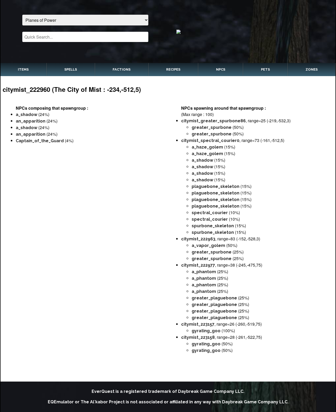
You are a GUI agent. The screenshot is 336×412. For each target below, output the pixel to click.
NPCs (220, 69)
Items (23, 69)
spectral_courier (210, 212)
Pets (265, 69)
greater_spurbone (212, 127)
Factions (121, 69)
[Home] (250, 31)
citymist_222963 (198, 238)
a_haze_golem (207, 147)
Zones (312, 69)
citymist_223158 (198, 337)
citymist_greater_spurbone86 (213, 120)
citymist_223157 (197, 324)
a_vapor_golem (208, 245)
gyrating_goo (206, 330)
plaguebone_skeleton (215, 186)
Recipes (173, 69)
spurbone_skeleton (213, 225)
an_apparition (30, 121)
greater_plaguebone (214, 297)
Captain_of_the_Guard (40, 140)
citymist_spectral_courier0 (210, 140)
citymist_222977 (198, 265)
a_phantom (204, 271)
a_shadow (26, 114)
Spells (70, 69)
